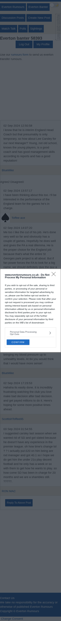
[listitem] (30, 333)
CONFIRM (18, 342)
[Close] (55, 275)
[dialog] (30, 310)
